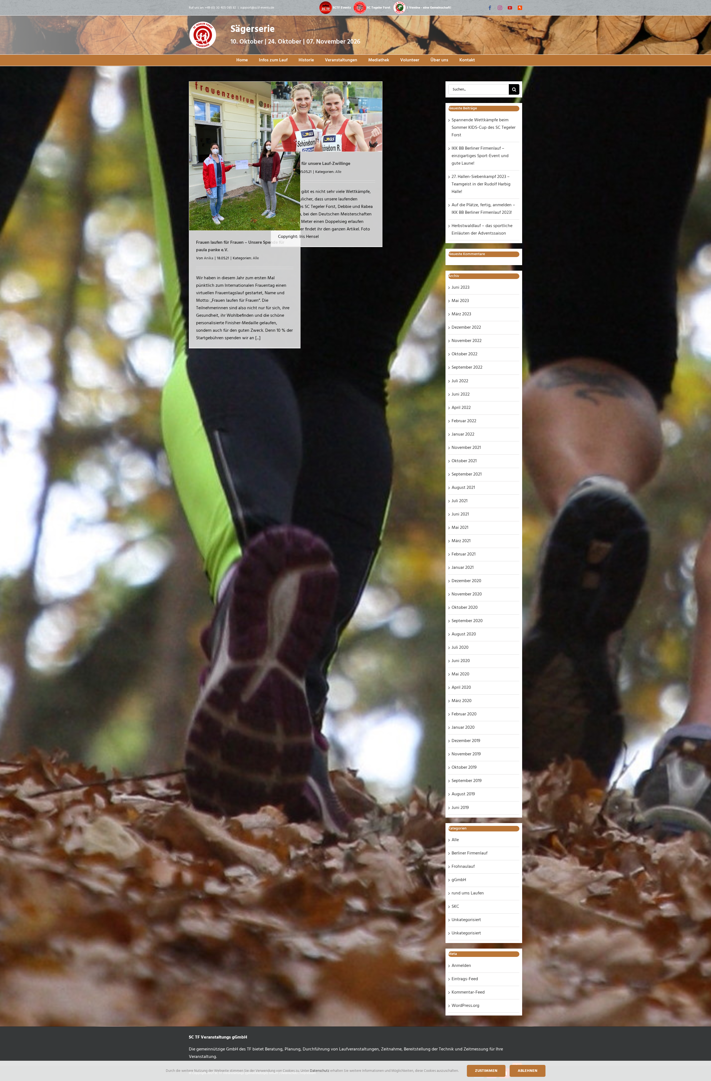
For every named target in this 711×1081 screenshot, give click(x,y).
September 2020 (467, 621)
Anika (208, 258)
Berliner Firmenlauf (469, 853)
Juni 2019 (460, 807)
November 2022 (467, 341)
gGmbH (459, 880)
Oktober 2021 (464, 461)
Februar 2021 (463, 554)
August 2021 (463, 487)
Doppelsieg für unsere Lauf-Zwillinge (314, 163)
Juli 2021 (459, 501)
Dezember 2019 (466, 741)
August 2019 (463, 794)
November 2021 (466, 447)
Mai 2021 (460, 527)
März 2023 (461, 314)
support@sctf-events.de (257, 8)
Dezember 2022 (466, 327)
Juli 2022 (460, 381)
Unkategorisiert (466, 920)
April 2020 (461, 687)
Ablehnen (527, 1071)
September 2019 (467, 781)
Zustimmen (486, 1071)
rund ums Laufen (468, 893)
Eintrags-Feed (465, 979)
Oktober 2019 (464, 767)
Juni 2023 (460, 287)
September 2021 (467, 474)
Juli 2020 (460, 647)
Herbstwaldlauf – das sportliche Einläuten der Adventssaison (482, 229)
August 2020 (464, 634)
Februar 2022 (464, 421)
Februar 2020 (464, 714)
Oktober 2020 (465, 607)
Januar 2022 (463, 434)
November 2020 (467, 594)
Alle (256, 258)
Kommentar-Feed (468, 992)
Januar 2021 (463, 567)
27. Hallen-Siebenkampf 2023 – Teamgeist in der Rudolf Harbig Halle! (481, 184)
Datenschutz (320, 1071)
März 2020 (462, 701)
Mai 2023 (460, 301)
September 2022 (467, 367)
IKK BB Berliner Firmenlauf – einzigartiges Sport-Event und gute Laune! (480, 156)
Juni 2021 (460, 514)
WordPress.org (465, 1005)
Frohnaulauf (463, 866)
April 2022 (461, 407)
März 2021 (461, 541)
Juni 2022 (461, 394)
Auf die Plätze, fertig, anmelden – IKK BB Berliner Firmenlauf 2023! (483, 209)
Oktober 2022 (464, 354)
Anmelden (461, 965)
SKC (455, 906)
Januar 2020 (463, 727)
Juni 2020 (461, 661)
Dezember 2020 (466, 581)
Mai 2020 (460, 674)
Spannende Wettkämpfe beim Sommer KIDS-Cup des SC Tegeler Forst (483, 128)
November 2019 (466, 754)
